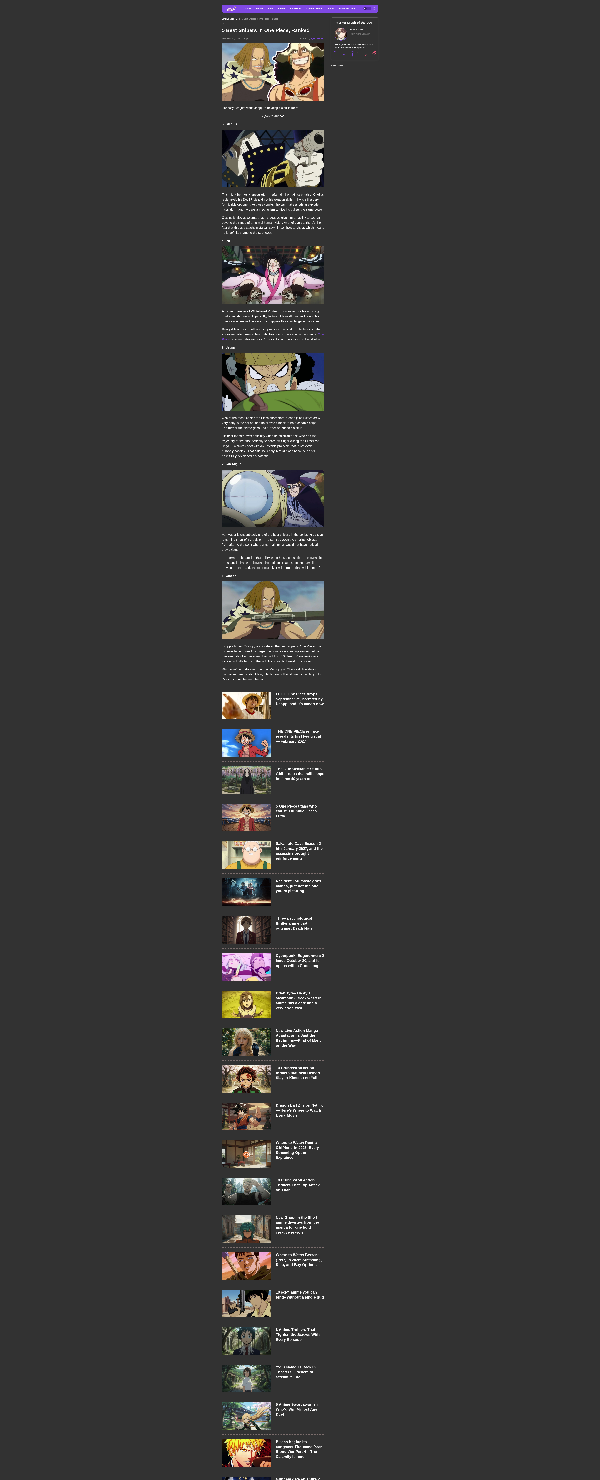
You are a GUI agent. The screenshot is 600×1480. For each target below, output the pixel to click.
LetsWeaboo (228, 19)
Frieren (282, 8)
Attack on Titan (346, 8)
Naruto (330, 8)
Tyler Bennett (317, 38)
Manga (259, 8)
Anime (248, 8)
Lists (270, 8)
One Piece (295, 8)
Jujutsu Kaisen (314, 8)
